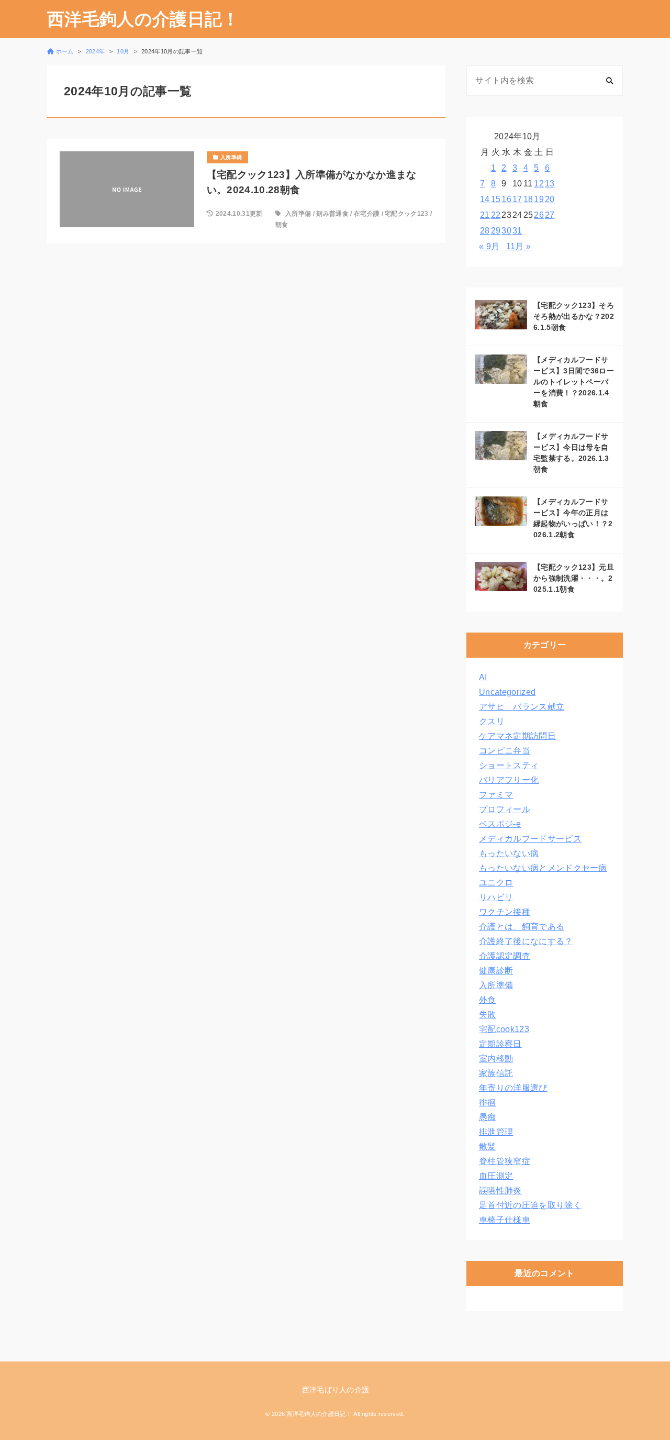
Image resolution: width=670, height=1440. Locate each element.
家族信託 (496, 1073)
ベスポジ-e (500, 823)
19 (539, 199)
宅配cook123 (504, 1029)
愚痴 (487, 1117)
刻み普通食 (332, 213)
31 (517, 230)
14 (485, 199)
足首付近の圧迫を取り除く (530, 1205)
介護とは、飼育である (521, 926)
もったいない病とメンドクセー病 (543, 867)
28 (485, 230)
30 (506, 230)
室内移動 (496, 1058)
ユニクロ (496, 882)
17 (517, 199)
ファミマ (496, 794)
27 (550, 215)
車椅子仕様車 (504, 1219)
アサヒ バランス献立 (521, 706)
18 (528, 199)
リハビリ (496, 897)
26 (539, 215)
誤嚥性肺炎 (500, 1190)
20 (550, 199)
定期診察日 (500, 1043)
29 (496, 230)
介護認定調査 (504, 955)
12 (539, 183)
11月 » (518, 246)
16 (506, 199)
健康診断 (496, 970)
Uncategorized (507, 692)
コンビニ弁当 (504, 750)
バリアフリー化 (509, 780)
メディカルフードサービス (530, 838)
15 (496, 199)
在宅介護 (366, 213)
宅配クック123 (407, 213)
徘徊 (487, 1102)
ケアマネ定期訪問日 (517, 736)
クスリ (492, 721)
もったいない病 (509, 853)
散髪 (487, 1146)
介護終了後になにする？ (526, 941)
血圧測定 (496, 1175)
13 (550, 183)
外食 (487, 999)
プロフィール (504, 809)
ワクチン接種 (504, 911)
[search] (609, 80)
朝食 (281, 224)
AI (483, 677)
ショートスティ (509, 765)
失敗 (487, 1014)
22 (496, 215)
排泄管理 (496, 1131)
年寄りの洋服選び (513, 1087)
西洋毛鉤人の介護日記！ (143, 19)
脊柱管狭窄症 (504, 1161)
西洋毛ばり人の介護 (336, 1390)
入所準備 (298, 213)
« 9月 (489, 246)
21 (485, 215)
